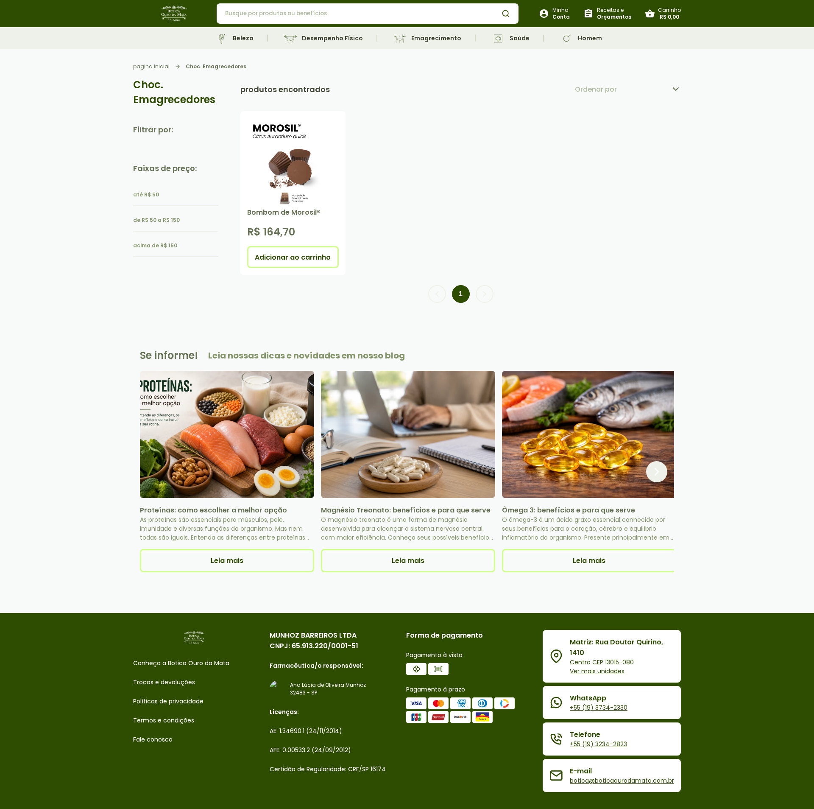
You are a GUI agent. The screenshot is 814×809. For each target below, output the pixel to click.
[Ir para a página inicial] (174, 13)
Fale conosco (153, 739)
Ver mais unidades (597, 671)
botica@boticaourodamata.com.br (622, 780)
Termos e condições (163, 720)
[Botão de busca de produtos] (506, 13)
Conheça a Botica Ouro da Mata (181, 663)
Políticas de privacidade (168, 701)
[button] (437, 294)
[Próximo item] (656, 471)
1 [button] (461, 293)
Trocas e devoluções (164, 682)
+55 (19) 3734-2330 (598, 707)
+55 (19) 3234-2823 (598, 744)
